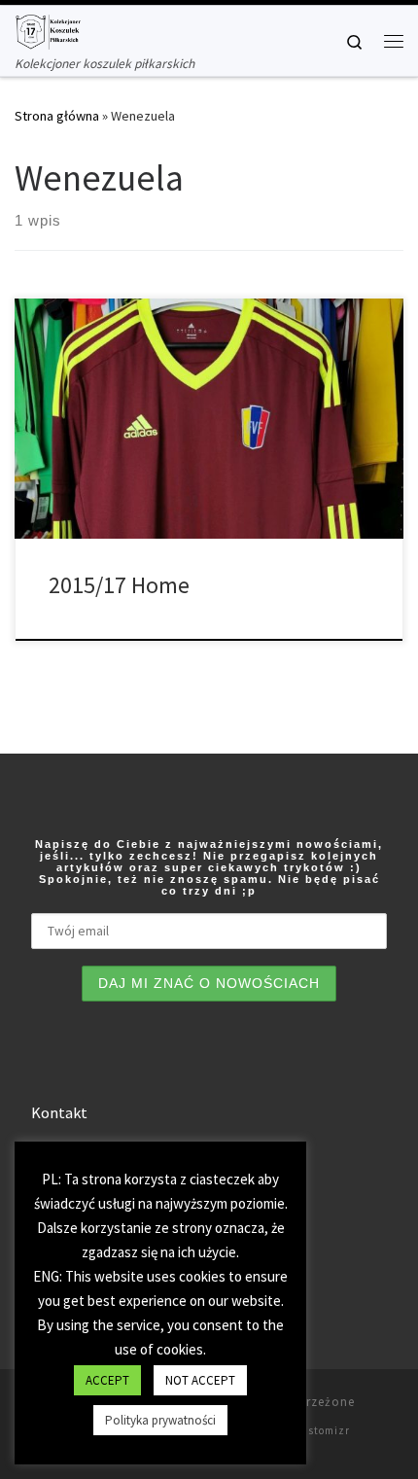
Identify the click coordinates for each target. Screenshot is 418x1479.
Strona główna (57, 115)
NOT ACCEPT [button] (200, 1380)
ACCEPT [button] (107, 1380)
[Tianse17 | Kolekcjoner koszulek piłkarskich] (48, 29)
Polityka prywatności (160, 1420)
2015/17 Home (119, 585)
